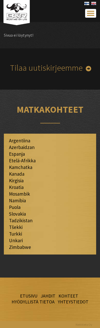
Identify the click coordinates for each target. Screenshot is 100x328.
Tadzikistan (21, 220)
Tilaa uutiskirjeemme (46, 67)
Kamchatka (20, 167)
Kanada (16, 174)
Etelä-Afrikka (22, 160)
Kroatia (16, 187)
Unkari (16, 240)
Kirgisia (16, 180)
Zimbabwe (20, 247)
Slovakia (17, 214)
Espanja (17, 154)
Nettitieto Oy (84, 324)
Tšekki (16, 227)
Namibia (17, 200)
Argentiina (19, 140)
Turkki (15, 234)
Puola (15, 207)
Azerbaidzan (22, 147)
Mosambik (19, 194)
